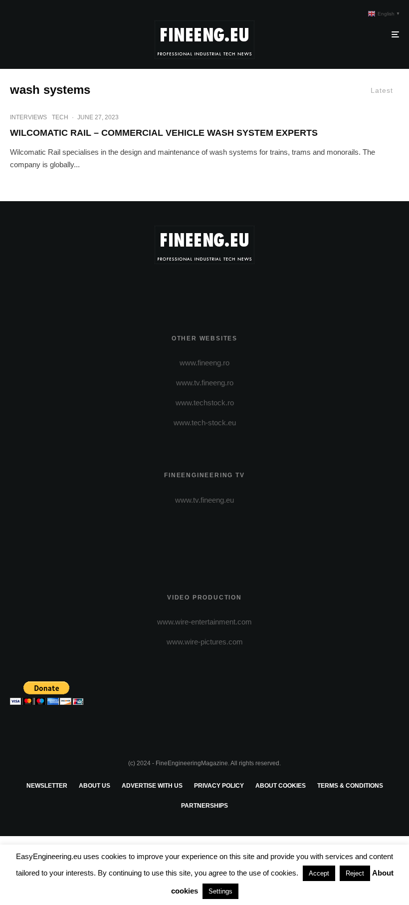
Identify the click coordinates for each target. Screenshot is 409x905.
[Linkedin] (233, 287)
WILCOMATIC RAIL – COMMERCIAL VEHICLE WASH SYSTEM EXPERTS (164, 133)
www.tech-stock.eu (205, 422)
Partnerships (204, 805)
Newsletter (46, 785)
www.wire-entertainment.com (204, 621)
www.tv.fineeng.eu (204, 500)
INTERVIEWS (28, 117)
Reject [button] (355, 873)
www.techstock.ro (205, 402)
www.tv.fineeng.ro (204, 382)
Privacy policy (219, 785)
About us (94, 785)
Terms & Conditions (350, 785)
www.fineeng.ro (204, 362)
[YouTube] (219, 287)
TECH (60, 117)
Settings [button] (220, 891)
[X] (190, 287)
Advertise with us (152, 785)
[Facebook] (176, 287)
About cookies (280, 785)
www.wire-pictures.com (205, 641)
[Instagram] (205, 287)
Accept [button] (319, 873)
